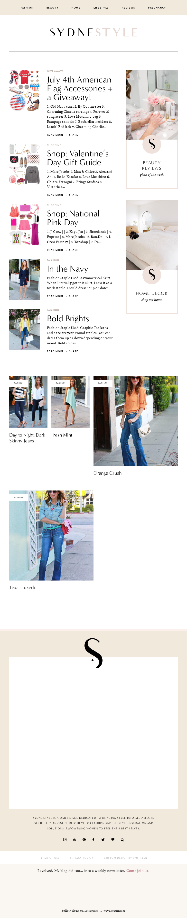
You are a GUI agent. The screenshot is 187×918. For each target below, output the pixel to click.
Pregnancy (157, 7)
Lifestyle (101, 7)
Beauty (53, 7)
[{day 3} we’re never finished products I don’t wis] (134, 733)
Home (76, 7)
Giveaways (55, 71)
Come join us (137, 870)
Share (73, 134)
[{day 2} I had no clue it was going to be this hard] (134, 780)
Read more (55, 134)
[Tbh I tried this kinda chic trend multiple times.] (53, 780)
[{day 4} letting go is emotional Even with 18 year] (134, 687)
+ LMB (143, 858)
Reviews (128, 7)
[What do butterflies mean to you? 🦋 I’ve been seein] (53, 687)
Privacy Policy (81, 858)
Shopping (54, 145)
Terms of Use (49, 858)
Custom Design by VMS (121, 858)
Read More (17, 451)
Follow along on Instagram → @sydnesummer (93, 910)
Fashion (27, 7)
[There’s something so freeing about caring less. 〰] (53, 733)
